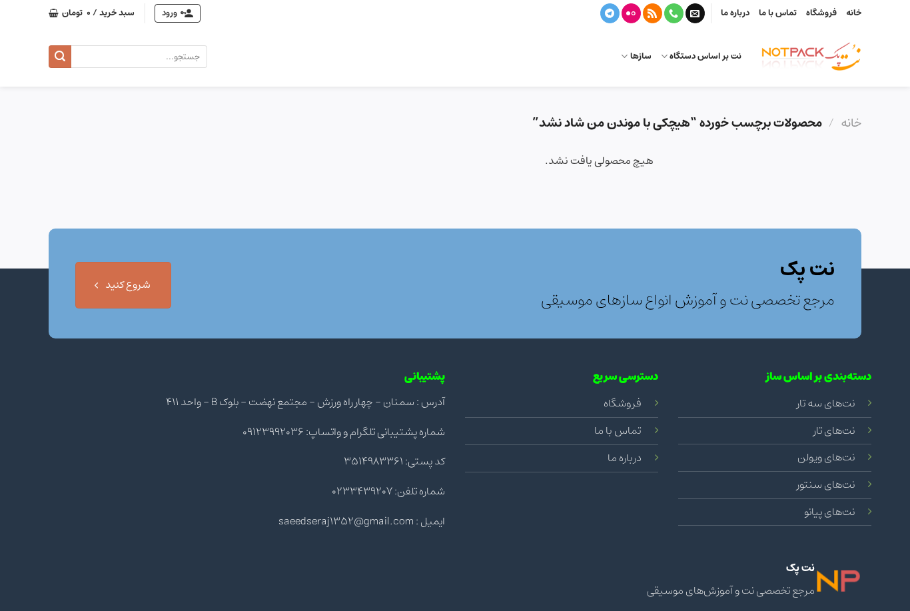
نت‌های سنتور (826, 484)
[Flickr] (631, 13)
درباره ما (735, 13)
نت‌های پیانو (829, 511)
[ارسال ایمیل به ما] (695, 13)
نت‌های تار (834, 430)
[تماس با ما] (673, 13)
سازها (640, 56)
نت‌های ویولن (826, 457)
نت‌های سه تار (826, 403)
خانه (853, 13)
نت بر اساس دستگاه (705, 56)
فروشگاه (821, 13)
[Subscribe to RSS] (652, 13)
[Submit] (60, 56)
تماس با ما (778, 13)
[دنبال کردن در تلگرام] (610, 13)
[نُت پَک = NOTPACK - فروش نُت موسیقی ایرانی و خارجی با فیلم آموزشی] (811, 57)
